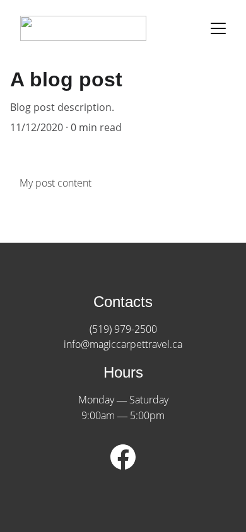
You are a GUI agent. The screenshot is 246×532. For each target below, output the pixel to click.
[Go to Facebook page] (123, 457)
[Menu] (218, 28)
